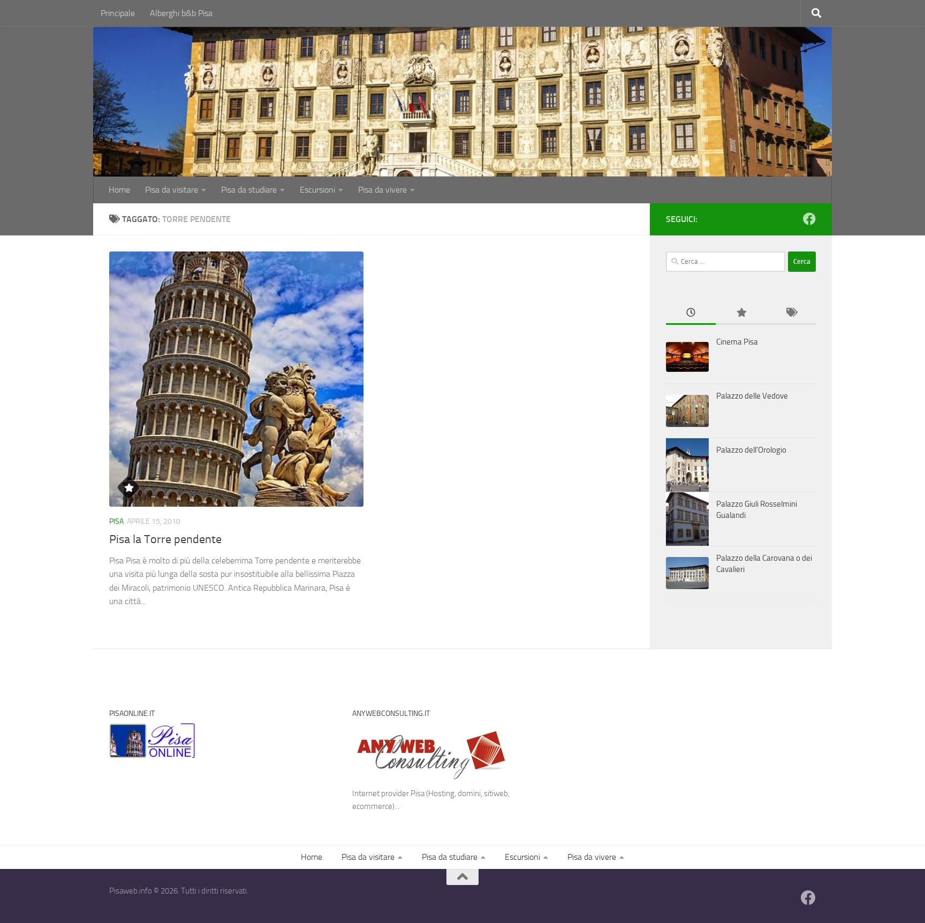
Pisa (116, 521)
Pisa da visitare (171, 190)
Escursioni (317, 190)
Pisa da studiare (249, 190)
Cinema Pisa (737, 342)
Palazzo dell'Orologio (751, 450)
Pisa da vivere (382, 190)
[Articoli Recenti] (691, 313)
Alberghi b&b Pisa (181, 13)
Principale (118, 13)
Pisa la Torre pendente (165, 539)
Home (119, 190)
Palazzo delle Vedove (752, 396)
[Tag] (791, 313)
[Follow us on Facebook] (809, 218)
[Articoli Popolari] (740, 313)
